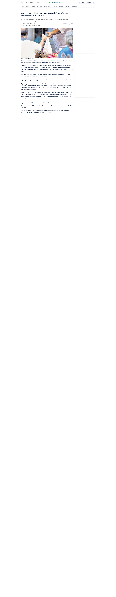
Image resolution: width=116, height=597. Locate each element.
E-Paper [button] (82, 2)
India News (39, 6)
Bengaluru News (52, 8)
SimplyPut (38, 8)
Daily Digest (82, 8)
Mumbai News (61, 8)
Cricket (33, 6)
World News (54, 6)
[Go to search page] (24, 2)
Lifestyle (61, 6)
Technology (68, 8)
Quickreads (75, 8)
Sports (32, 8)
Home (23, 6)
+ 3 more (89, 8)
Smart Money (26, 8)
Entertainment (47, 6)
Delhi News (44, 8)
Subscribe (89, 2)
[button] (22, 2)
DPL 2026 (67, 6)
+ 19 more (73, 6)
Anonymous (32, 25)
